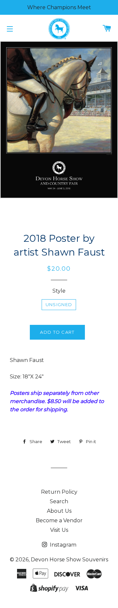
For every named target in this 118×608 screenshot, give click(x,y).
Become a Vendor (59, 520)
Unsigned (59, 304)
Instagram (62, 545)
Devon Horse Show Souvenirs (69, 559)
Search (59, 501)
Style (59, 291)
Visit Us (59, 530)
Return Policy (59, 492)
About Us (59, 511)
